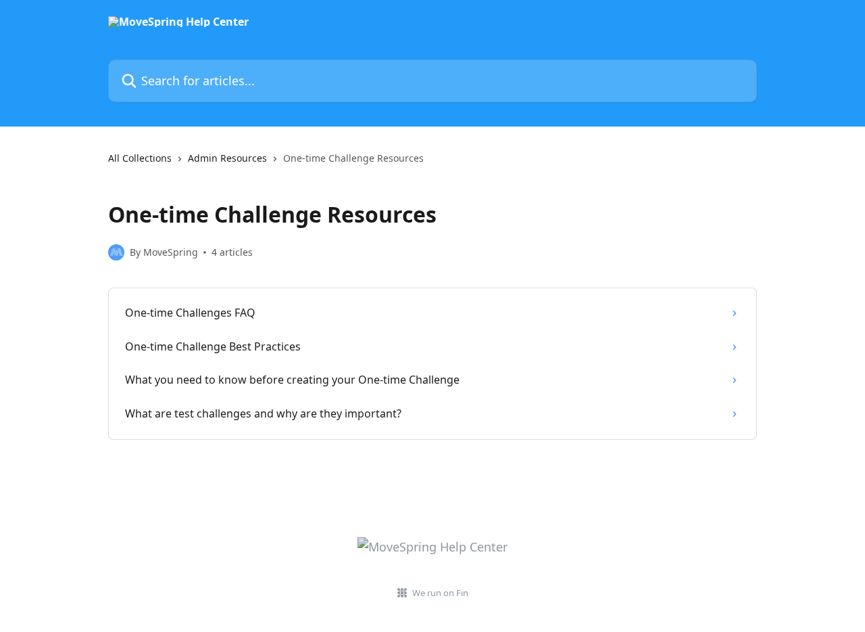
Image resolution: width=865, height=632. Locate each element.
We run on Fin (440, 593)
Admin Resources (227, 158)
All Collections (140, 158)
